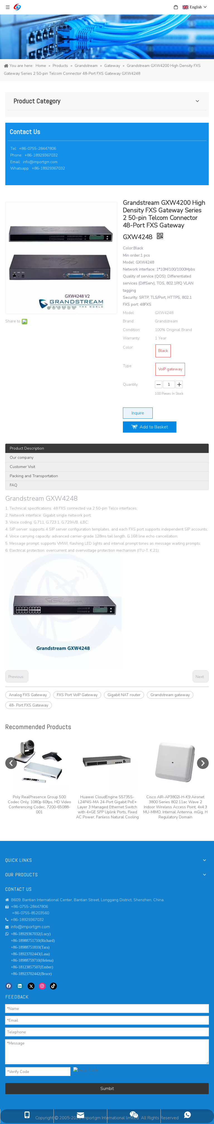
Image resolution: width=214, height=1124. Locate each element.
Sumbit (107, 1089)
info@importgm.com (40, 162)
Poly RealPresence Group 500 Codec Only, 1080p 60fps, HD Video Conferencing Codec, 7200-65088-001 (39, 804)
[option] (39, 774)
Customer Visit (22, 466)
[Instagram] (42, 986)
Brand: (128, 321)
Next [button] (203, 763)
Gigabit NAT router (124, 695)
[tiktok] (53, 986)
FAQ (13, 485)
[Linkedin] (19, 986)
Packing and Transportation (34, 476)
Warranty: (131, 338)
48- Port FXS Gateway (28, 705)
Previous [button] (11, 763)
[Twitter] (31, 986)
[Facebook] (8, 986)
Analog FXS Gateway (28, 695)
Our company (21, 457)
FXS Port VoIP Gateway (77, 695)
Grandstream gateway (170, 695)
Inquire (138, 413)
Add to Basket (154, 427)
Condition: (131, 329)
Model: (129, 312)
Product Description (27, 448)
